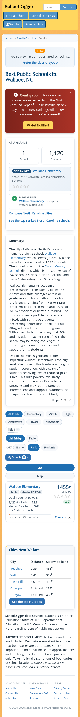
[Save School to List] (69, 517)
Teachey (16, 568)
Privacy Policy (62, 688)
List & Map (15, 438)
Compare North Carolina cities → (32, 213)
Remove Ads (61, 698)
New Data (35, 688)
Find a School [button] (15, 16)
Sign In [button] (14, 24)
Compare (60, 517)
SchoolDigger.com (36, 708)
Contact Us (11, 693)
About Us (10, 688)
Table (32, 438)
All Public (14, 414)
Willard (15, 575)
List (40, 468)
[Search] (64, 7)
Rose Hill (16, 582)
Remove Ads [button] (34, 24)
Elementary (34, 414)
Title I (13, 429)
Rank (34, 447)
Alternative (15, 422)
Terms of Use (62, 693)
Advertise (11, 698)
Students (49, 447)
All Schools (52, 422)
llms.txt (33, 698)
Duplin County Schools (23, 497)
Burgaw (15, 595)
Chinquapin (18, 588)
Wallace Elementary (47, 171)
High (68, 414)
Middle (53, 414)
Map (40, 476)
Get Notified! (40, 125)
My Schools (16, 457)
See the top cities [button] (27, 602)
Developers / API (39, 693)
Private (33, 422)
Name (20, 447)
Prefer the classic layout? (40, 63)
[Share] (73, 7)
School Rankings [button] (43, 16)
